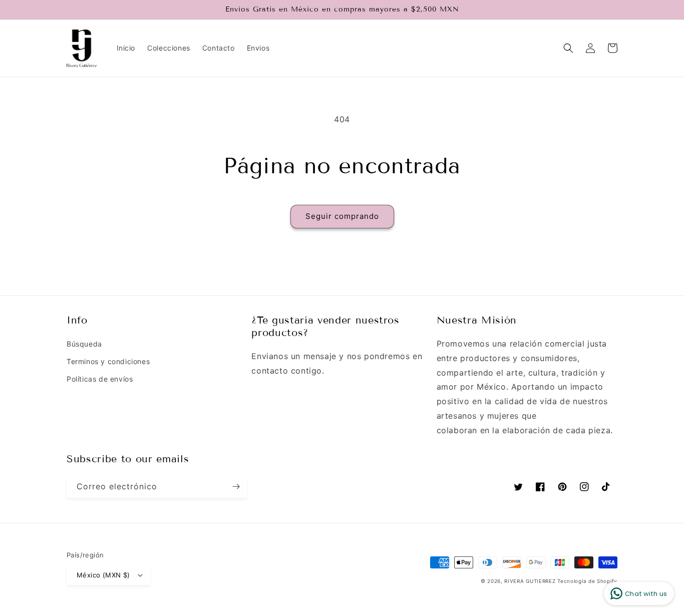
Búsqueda (84, 344)
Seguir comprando (342, 216)
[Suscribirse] (236, 486)
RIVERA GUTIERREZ (530, 581)
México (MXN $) (103, 575)
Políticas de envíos (100, 379)
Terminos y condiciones (108, 361)
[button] (568, 48)
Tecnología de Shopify (587, 581)
